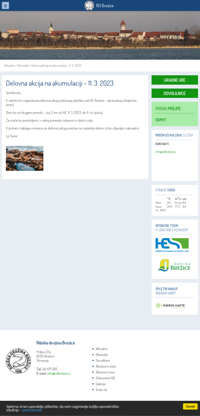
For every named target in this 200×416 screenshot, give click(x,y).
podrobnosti (32, 409)
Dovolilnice (175, 93)
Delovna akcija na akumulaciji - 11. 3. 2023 (56, 65)
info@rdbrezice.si (165, 152)
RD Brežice (105, 5)
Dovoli (190, 406)
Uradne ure (175, 80)
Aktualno (9, 65)
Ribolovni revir (105, 372)
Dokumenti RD (105, 378)
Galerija (100, 384)
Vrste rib (101, 390)
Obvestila (23, 65)
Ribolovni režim (106, 366)
